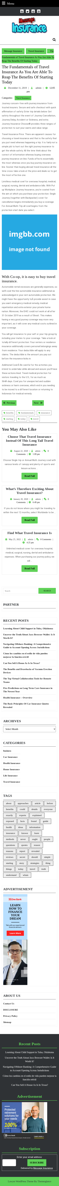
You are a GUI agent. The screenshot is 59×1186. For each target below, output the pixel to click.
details (34, 809)
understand (11, 875)
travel (35, 419)
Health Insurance (11, 763)
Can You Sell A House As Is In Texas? (21, 663)
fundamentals (27, 413)
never (23, 839)
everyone (48, 809)
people (47, 839)
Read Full (31, 477)
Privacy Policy (10, 1016)
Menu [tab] (10, 3)
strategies (34, 863)
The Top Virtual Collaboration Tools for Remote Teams (27, 680)
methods (10, 839)
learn (36, 833)
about (8, 803)
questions (10, 845)
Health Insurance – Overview (17, 697)
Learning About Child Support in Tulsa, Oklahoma (28, 628)
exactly (9, 815)
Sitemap (7, 1022)
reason (37, 845)
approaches (23, 803)
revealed (35, 851)
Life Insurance (10, 775)
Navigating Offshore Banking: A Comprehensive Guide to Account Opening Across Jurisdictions (27, 646)
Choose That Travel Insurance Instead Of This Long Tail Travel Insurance (29, 441)
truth (43, 869)
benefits (9, 413)
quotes (24, 845)
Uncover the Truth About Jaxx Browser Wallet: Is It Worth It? (29, 636)
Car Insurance (10, 757)
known (24, 833)
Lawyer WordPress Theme (20, 1181)
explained (37, 815)
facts (22, 821)
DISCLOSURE (10, 1010)
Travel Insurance (36, 51)
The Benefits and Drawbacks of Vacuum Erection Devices (27, 671)
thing (48, 863)
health (9, 827)
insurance (45, 413)
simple (47, 857)
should (34, 857)
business (7, 751)
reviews (9, 857)
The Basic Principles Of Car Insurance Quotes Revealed (26, 705)
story (21, 863)
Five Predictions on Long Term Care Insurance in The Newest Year (27, 690)
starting (9, 419)
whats (25, 875)
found (34, 821)
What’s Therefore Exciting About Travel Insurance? (29, 491)
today (23, 419)
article (38, 803)
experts (22, 815)
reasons (9, 851)
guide (45, 821)
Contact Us (8, 1003)
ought (35, 839)
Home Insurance (11, 769)
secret (22, 857)
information (34, 827)
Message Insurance (13, 51)
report (22, 851)
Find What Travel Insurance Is (29, 533)
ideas (20, 827)
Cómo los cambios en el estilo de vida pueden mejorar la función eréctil (25, 655)
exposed (10, 821)
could (22, 809)
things (9, 869)
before (50, 803)
